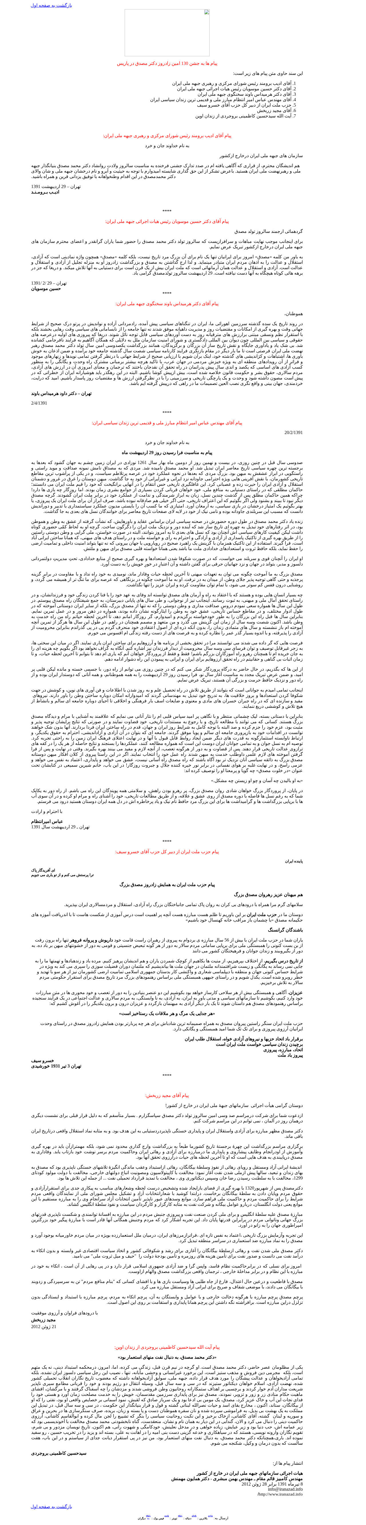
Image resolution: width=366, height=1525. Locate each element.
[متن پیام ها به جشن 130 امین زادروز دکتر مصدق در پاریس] (210, 1518)
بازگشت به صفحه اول (51, 5)
